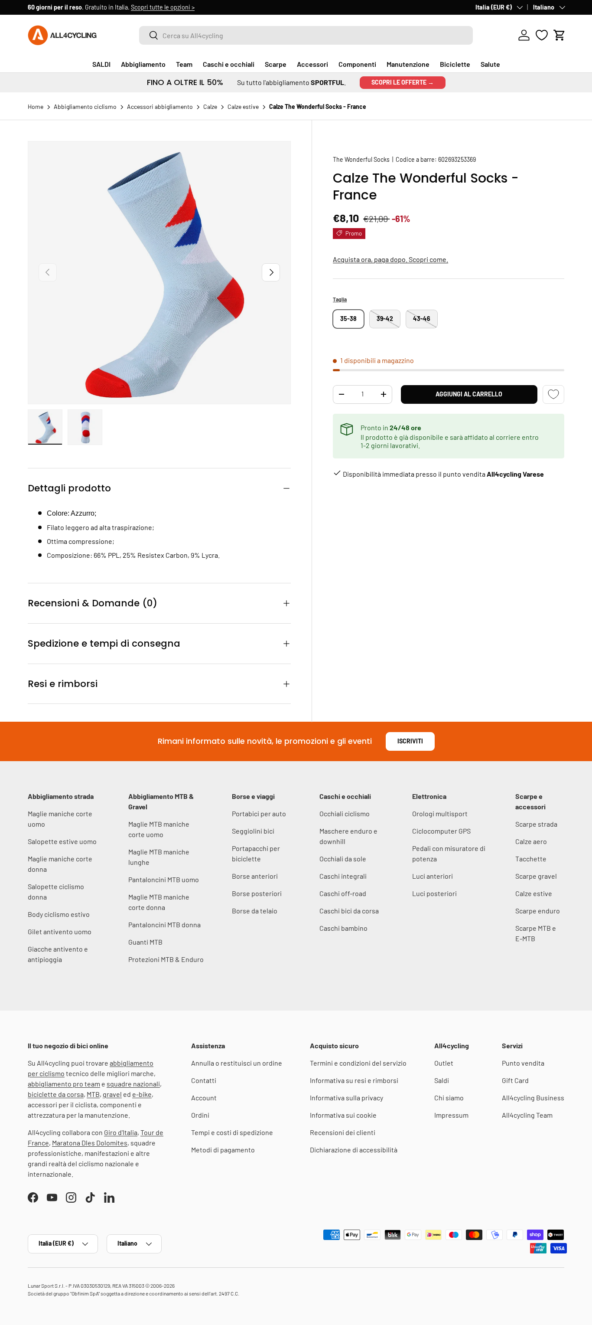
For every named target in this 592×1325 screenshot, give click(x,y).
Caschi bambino (343, 928)
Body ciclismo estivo (59, 914)
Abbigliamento (143, 64)
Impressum (451, 1115)
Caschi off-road (342, 893)
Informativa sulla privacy (346, 1097)
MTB (93, 1094)
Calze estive (533, 893)
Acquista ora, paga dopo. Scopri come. (390, 259)
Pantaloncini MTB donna (164, 924)
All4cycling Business (533, 1097)
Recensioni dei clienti (342, 1132)
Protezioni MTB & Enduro (166, 959)
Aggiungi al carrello (469, 394)
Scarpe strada (536, 824)
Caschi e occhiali (228, 64)
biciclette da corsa (56, 1094)
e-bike (142, 1094)
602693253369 (457, 159)
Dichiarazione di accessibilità (353, 1149)
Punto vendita (523, 1063)
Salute (490, 64)
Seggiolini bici (253, 831)
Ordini (200, 1115)
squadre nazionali (133, 1084)
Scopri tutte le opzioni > (163, 7)
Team (184, 64)
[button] (559, 35)
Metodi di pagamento (223, 1149)
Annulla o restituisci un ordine (236, 1063)
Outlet (443, 1063)
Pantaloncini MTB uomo (163, 879)
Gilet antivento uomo (59, 931)
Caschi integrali (343, 876)
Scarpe (275, 64)
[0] (541, 35)
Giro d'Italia (120, 1132)
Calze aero (531, 841)
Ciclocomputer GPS (441, 831)
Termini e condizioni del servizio (358, 1063)
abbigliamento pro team (64, 1084)
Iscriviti (410, 741)
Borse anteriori (255, 876)
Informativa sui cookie (343, 1115)
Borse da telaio (254, 910)
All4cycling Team (527, 1115)
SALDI (101, 64)
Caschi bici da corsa (349, 910)
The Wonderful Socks (361, 159)
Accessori (312, 64)
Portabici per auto (259, 813)
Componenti (357, 64)
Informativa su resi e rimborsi (354, 1080)
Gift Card (515, 1080)
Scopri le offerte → (402, 82)
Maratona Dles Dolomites (89, 1143)
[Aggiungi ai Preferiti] (553, 394)
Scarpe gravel (536, 876)
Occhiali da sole (342, 858)
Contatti (203, 1080)
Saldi (441, 1080)
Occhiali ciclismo (344, 813)
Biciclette (455, 64)
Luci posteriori (434, 893)
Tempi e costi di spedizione (232, 1132)
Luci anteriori (432, 876)
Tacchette (530, 858)
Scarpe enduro (537, 910)
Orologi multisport (440, 813)
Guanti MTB (145, 942)
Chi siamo (449, 1097)
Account (204, 1097)
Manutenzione (408, 64)
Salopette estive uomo (62, 841)
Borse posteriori (257, 893)
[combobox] (306, 35)
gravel (112, 1094)
